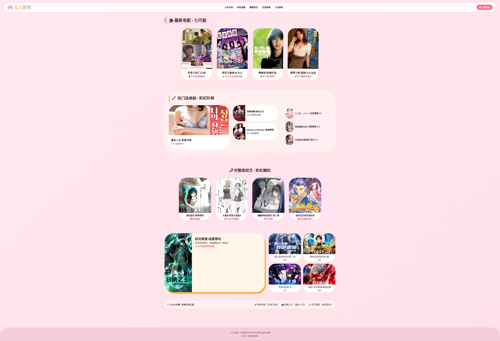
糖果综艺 (254, 7)
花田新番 (266, 7)
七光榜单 (279, 7)
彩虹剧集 (241, 7)
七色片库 (229, 7)
